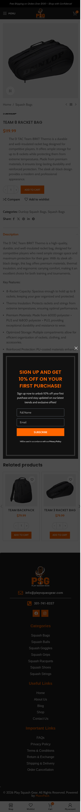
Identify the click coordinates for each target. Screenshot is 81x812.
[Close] (76, 348)
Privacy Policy (55, 441)
